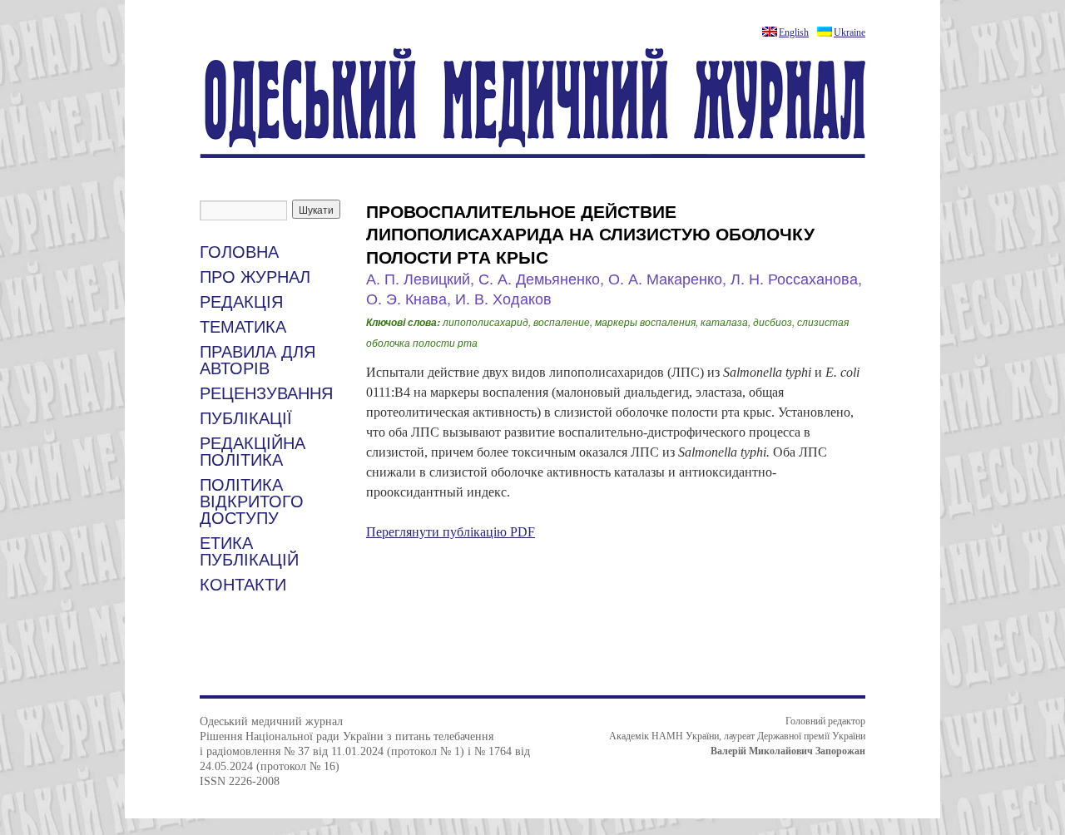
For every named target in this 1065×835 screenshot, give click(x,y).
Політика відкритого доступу (252, 501)
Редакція (241, 302)
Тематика (243, 327)
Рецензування (266, 393)
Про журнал (255, 277)
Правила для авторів (257, 360)
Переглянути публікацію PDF (450, 532)
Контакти (243, 585)
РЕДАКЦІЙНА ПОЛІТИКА (252, 451)
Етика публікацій (249, 551)
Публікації (246, 418)
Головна (239, 252)
